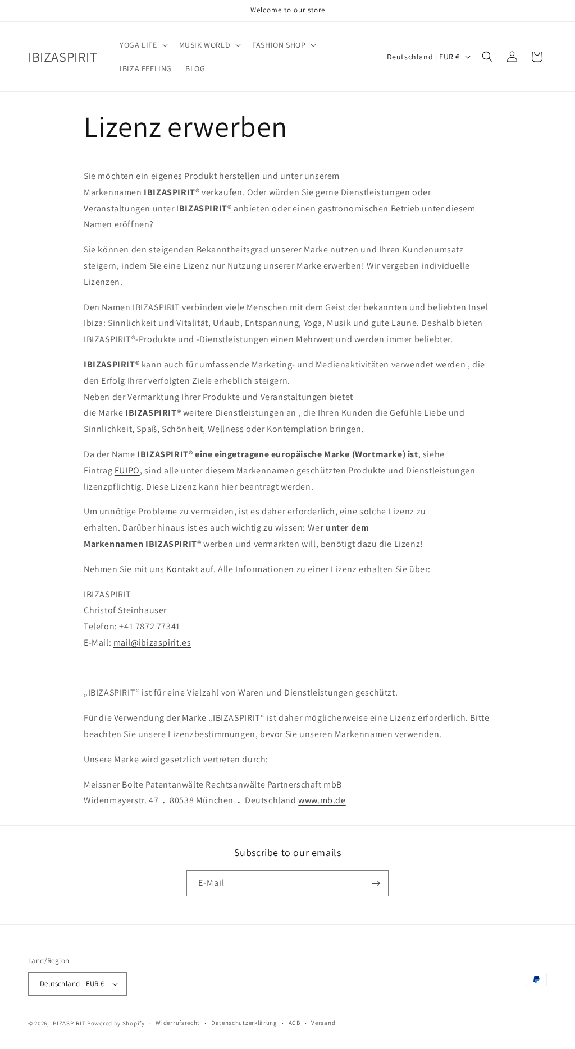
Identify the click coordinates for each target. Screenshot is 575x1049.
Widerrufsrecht (178, 1023)
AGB (294, 1023)
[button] (142, 45)
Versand (323, 1023)
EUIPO (127, 470)
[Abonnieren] (375, 883)
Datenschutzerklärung (244, 1023)
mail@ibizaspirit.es (152, 642)
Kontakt (182, 569)
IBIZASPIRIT (68, 1023)
